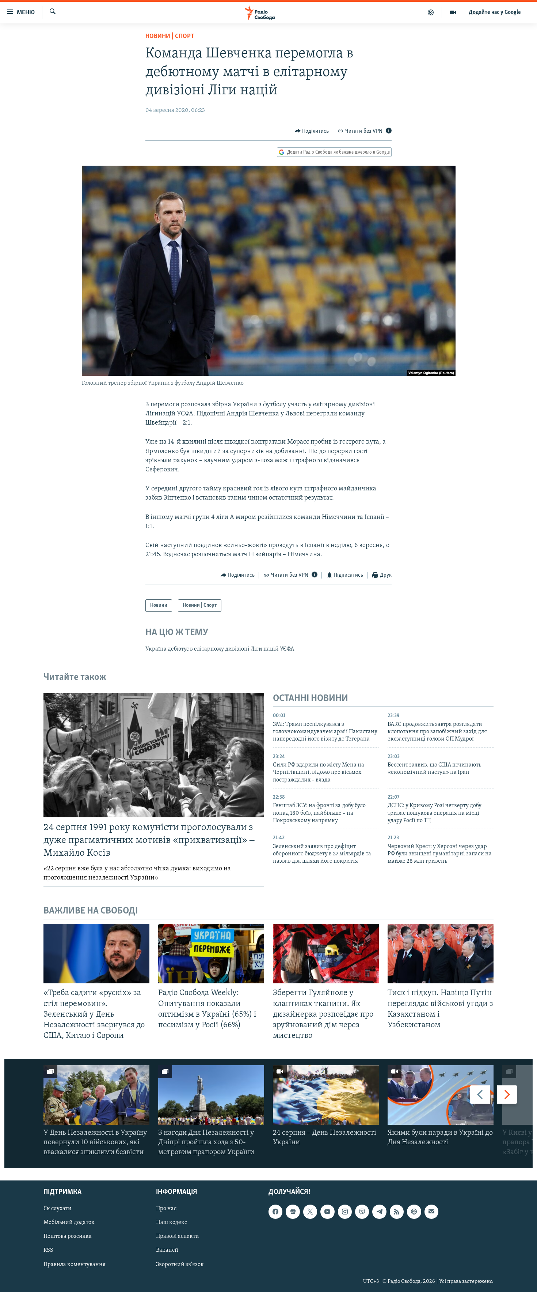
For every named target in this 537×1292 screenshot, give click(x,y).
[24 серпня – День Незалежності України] (326, 1095)
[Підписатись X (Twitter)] (310, 1211)
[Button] (312, 131)
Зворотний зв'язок (180, 1264)
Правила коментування (74, 1264)
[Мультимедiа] (453, 12)
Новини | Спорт (169, 36)
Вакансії (167, 1250)
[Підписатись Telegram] (379, 1211)
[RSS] (397, 1211)
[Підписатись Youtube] (327, 1211)
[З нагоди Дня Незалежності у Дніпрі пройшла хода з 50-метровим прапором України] (211, 1095)
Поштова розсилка (67, 1236)
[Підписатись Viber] (362, 1211)
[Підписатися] (431, 1211)
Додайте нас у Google (495, 12)
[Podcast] (414, 1211)
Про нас (166, 1209)
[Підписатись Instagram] (345, 1211)
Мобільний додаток (69, 1222)
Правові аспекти (177, 1236)
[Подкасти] (431, 12)
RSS (48, 1250)
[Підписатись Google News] (293, 1211)
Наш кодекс (171, 1222)
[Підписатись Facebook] (275, 1211)
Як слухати (57, 1209)
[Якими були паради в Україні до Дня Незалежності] (441, 1095)
